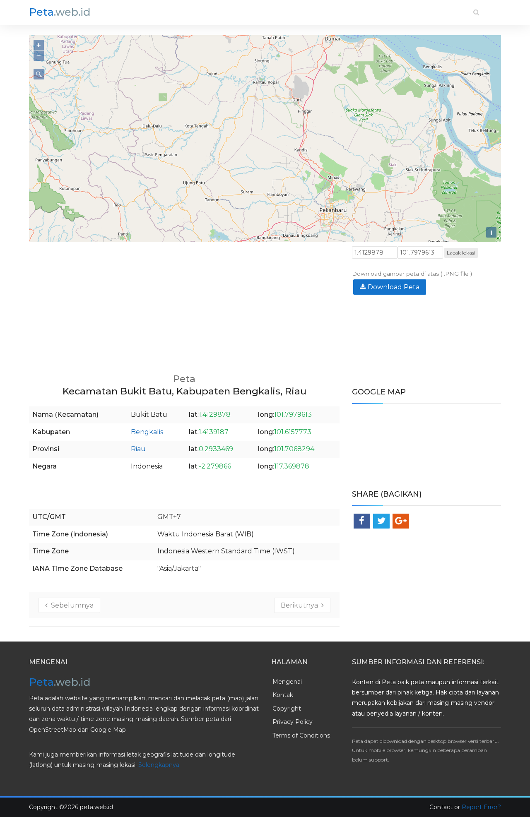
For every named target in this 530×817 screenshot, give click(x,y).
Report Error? (481, 807)
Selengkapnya (158, 765)
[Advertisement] (184, 304)
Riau (138, 449)
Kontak (282, 695)
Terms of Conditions (301, 735)
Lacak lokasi (461, 253)
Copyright (286, 708)
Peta (60, 12)
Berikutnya (301, 605)
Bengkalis (147, 432)
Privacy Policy (292, 722)
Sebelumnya (71, 605)
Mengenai (287, 681)
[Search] (476, 12)
